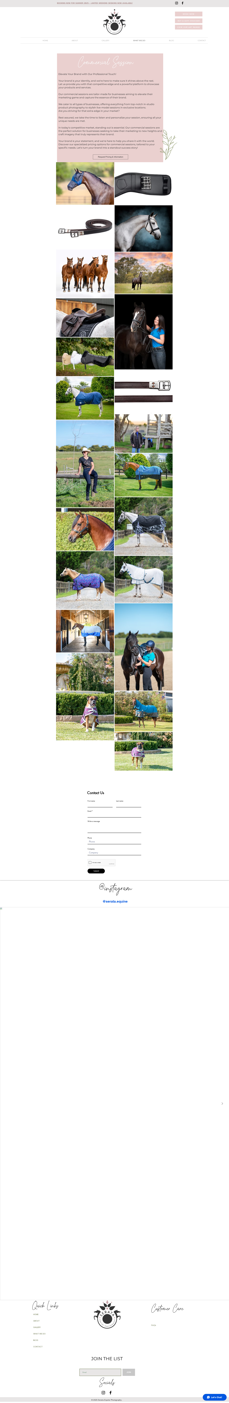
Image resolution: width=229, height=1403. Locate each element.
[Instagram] (176, 3)
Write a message (94, 821)
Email (89, 811)
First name (91, 801)
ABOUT (36, 1320)
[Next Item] (222, 1104)
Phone (90, 838)
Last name (119, 801)
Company (91, 849)
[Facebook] (182, 3)
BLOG (35, 1340)
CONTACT (38, 1346)
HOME (36, 1314)
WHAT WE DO (39, 1333)
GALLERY (37, 1327)
